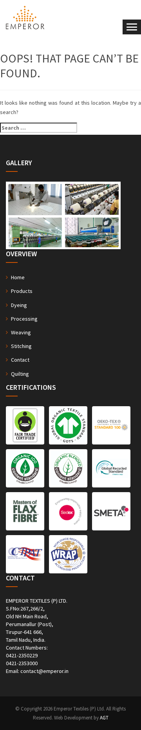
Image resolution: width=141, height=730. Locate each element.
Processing (24, 318)
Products (22, 290)
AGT (104, 717)
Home (18, 277)
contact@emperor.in (44, 671)
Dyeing (19, 305)
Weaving (21, 332)
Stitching (21, 346)
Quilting (20, 373)
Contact (20, 359)
